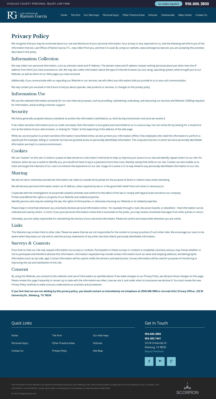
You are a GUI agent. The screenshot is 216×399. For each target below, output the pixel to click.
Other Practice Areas (63, 343)
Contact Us (17, 350)
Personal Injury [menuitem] (111, 15)
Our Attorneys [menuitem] (91, 15)
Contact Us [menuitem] (201, 15)
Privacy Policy (59, 350)
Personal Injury (19, 343)
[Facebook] (149, 361)
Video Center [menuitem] (185, 15)
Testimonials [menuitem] (168, 15)
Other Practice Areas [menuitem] (134, 15)
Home (14, 335)
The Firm (57, 335)
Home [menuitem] (64, 15)
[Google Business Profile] (171, 361)
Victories (97, 343)
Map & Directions (154, 351)
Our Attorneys (101, 335)
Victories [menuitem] (152, 15)
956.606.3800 (197, 4)
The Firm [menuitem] (75, 15)
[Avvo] (160, 361)
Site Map (98, 350)
